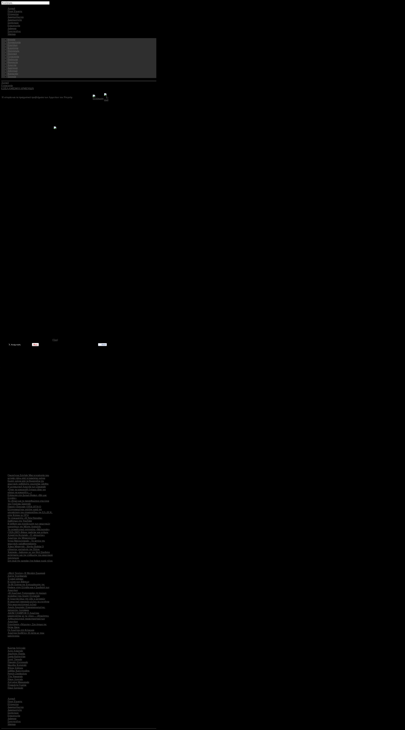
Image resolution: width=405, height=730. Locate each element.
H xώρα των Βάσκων (18, 581)
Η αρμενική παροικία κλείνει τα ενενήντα (28, 601)
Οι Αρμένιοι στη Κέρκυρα (21, 630)
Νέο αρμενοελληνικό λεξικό (22, 604)
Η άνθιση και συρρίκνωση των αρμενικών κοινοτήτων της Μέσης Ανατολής (29, 525)
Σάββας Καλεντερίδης (19, 670)
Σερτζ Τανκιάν (15, 659)
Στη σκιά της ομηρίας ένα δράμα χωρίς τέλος (30, 560)
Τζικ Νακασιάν (15, 676)
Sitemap (12, 34)
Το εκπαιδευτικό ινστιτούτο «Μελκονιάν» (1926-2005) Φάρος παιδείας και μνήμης (29, 531)
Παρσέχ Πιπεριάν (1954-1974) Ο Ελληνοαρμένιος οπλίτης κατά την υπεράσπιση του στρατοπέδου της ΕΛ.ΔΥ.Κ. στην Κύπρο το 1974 (30, 510)
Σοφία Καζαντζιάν (16, 656)
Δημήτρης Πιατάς (16, 653)
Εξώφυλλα (13, 14)
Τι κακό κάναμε (15, 578)
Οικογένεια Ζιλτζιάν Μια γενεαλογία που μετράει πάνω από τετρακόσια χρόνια (28, 476)
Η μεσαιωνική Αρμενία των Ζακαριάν (27, 486)
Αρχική (11, 8)
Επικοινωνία (14, 25)
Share (103, 345)
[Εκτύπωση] (98, 98)
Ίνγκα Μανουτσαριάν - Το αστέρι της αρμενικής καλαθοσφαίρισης (26, 542)
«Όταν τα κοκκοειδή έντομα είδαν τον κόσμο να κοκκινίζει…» (27, 491)
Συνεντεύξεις (14, 31)
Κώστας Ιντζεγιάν (16, 648)
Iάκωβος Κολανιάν (17, 665)
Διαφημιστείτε (15, 20)
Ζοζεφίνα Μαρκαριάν (18, 682)
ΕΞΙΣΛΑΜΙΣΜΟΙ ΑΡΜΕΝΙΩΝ (17, 88)
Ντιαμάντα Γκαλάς (17, 685)
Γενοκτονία (7, 85)
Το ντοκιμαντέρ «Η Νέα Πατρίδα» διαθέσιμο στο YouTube (25, 519)
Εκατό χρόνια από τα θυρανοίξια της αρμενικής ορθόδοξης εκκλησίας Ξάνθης (28, 482)
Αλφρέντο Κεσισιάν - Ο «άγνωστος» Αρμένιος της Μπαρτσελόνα (26, 536)
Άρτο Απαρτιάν (15, 650)
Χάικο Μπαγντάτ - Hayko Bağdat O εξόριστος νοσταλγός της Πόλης (26, 548)
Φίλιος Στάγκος (15, 668)
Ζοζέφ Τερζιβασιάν (17, 576)
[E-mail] (106, 100)
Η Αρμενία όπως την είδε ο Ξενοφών (26, 598)
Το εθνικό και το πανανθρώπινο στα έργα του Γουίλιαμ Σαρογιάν (28, 502)
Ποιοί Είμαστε (15, 11)
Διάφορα (12, 28)
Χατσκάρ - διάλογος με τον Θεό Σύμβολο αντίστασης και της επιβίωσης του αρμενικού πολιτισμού (30, 555)
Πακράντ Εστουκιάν (18, 662)
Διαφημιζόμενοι (16, 17)
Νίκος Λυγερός (15, 679)
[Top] (55, 340)
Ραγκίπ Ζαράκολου (17, 673)
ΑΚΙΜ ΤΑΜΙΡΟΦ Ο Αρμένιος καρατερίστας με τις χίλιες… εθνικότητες (28, 614)
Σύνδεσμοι (13, 22)
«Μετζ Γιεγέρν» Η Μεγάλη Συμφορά (26, 573)
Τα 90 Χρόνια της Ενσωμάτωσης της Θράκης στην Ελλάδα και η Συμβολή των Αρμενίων (28, 587)
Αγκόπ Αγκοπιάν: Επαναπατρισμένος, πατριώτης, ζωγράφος (26, 608)
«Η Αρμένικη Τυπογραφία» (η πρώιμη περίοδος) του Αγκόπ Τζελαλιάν (27, 594)
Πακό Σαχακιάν (15, 687)
